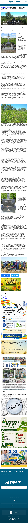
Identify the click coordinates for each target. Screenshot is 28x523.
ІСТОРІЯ (17, 21)
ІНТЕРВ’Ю (3, 474)
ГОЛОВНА (4, 471)
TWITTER (16, 275)
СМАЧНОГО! (16, 474)
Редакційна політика (14, 497)
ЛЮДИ (10, 477)
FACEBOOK (6, 275)
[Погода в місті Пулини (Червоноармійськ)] (14, 296)
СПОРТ (16, 471)
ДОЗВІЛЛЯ (4, 477)
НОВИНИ (5, 23)
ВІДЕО (21, 471)
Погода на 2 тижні (5, 297)
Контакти (14, 500)
